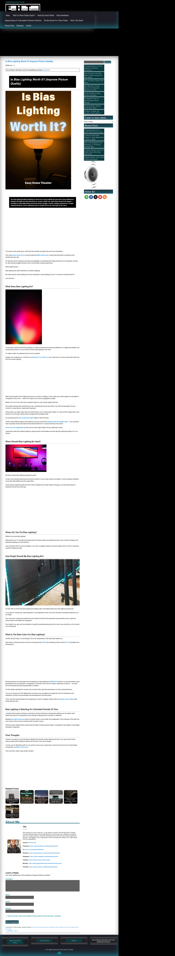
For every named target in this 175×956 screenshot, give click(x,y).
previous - (9, 931)
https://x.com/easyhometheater (34, 849)
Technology (8, 929)
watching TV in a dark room (40, 357)
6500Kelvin (53, 681)
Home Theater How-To (61, 927)
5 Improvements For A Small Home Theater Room (93, 131)
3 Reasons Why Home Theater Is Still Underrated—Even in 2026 (94, 137)
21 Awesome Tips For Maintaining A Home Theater (91, 100)
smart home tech (18, 255)
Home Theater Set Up (72, 927)
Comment (9, 879)
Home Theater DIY (50, 927)
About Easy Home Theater (45, 15)
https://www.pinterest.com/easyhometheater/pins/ (44, 853)
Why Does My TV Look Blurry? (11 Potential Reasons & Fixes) (92, 88)
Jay (14, 65)
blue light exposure (17, 719)
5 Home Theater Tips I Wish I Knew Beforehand (94, 158)
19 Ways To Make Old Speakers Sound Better (92, 112)
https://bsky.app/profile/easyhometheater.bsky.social (45, 863)
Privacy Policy (9, 25)
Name (7, 895)
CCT (67, 642)
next (16, 931)
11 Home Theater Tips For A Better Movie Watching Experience (94, 152)
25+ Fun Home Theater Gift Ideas (94, 81)
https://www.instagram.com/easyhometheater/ (44, 856)
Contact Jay (32, 842)
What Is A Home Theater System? (24, 15)
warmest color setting (66, 699)
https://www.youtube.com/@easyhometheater (43, 867)
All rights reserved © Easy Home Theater (60, 949)
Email (7, 902)
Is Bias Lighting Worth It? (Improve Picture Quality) (29, 61)
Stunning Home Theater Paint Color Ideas (92, 107)
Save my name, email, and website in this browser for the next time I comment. (34, 916)
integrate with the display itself (57, 422)
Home (8, 15)
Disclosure (20, 25)
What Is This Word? (76, 20)
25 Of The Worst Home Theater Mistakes (92, 94)
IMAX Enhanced (42, 255)
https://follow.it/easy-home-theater (39, 860)
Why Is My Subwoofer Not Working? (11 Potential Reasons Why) (93, 145)
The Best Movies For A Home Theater (56, 20)
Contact (28, 25)
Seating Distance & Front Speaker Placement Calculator (23, 20)
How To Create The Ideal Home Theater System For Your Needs (93, 75)
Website (8, 909)
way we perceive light (26, 418)
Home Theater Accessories (39, 927)
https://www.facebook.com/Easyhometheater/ (44, 846)
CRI (43, 642)
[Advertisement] (59, 42)
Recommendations (63, 15)
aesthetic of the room (21, 747)
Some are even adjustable (14, 427)
